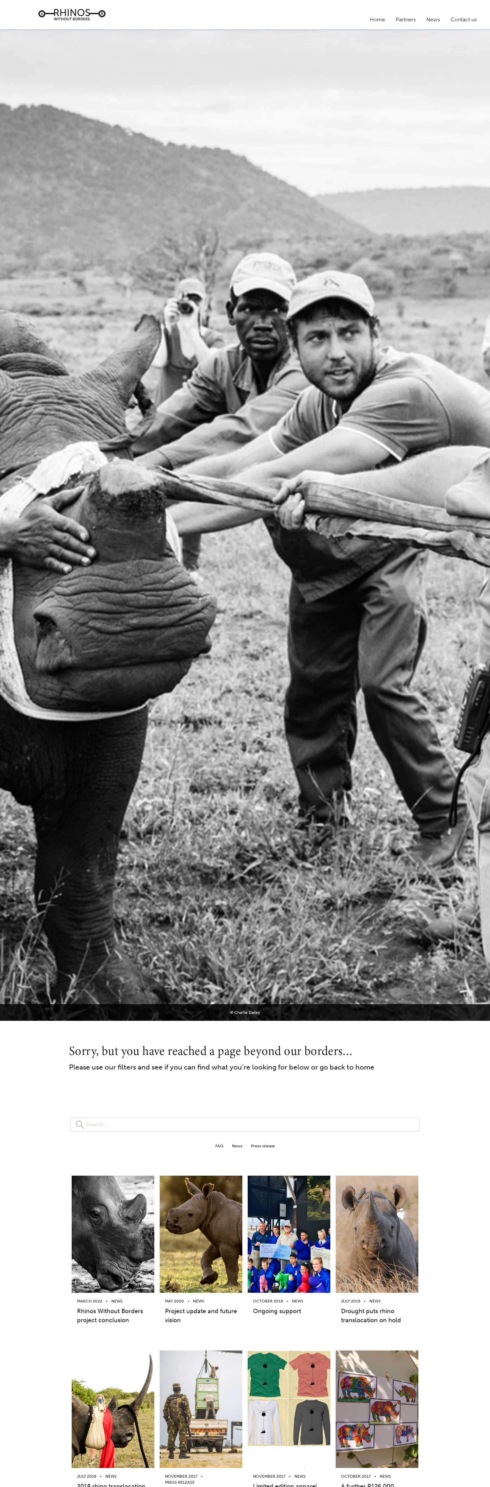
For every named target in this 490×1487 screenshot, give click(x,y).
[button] (219, 1146)
